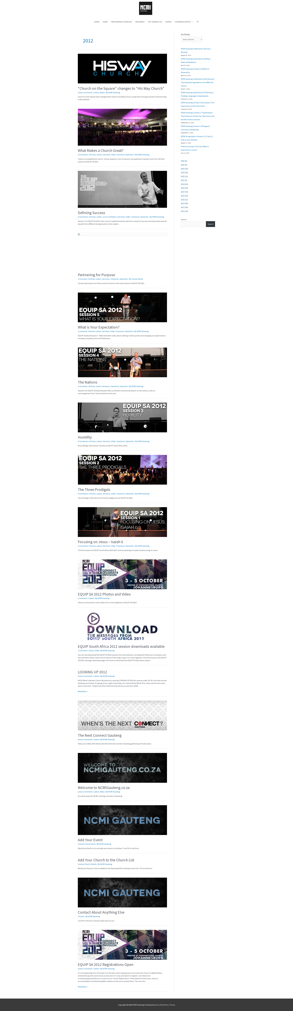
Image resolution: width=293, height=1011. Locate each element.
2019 (182, 184)
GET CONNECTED (155, 22)
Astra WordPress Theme (165, 1005)
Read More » (83, 691)
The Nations (87, 382)
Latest (96, 92)
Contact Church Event (87, 844)
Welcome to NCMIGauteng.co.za (104, 787)
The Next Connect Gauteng (100, 735)
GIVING (168, 22)
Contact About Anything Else (101, 912)
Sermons (106, 154)
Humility (85, 437)
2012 (182, 211)
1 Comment (82, 279)
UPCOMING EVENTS (183, 22)
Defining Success (91, 212)
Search (184, 219)
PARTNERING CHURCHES (121, 22)
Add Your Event (90, 839)
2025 (182, 165)
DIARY (105, 22)
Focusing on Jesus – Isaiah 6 (100, 541)
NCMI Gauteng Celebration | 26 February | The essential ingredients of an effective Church (197, 82)
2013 (182, 207)
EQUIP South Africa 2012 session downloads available (121, 646)
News (102, 92)
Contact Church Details (87, 864)
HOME (96, 22)
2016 (182, 195)
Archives (185, 34)
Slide (113, 154)
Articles (92, 154)
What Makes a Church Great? (100, 150)
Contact (81, 916)
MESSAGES (140, 22)
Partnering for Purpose (96, 274)
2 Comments (83, 154)
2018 (182, 188)
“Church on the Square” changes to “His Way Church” (121, 88)
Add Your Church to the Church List (106, 859)
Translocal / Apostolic (125, 154)
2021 (182, 180)
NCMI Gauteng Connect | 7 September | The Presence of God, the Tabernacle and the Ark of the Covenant (197, 116)
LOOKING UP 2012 (92, 671)
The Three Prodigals (94, 489)
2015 (182, 199)
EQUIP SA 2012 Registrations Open (105, 964)
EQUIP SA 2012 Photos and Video (104, 594)
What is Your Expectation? (98, 327)
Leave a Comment (85, 92)
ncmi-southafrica (110, 217)
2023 (182, 172)
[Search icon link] (198, 22)
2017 (182, 192)
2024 (182, 168)
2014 (182, 203)
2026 (182, 161)
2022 (182, 176)
